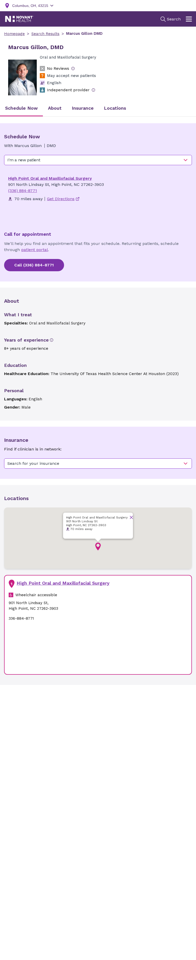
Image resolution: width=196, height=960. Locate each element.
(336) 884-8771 (22, 190)
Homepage (14, 33)
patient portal (34, 249)
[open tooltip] (73, 68)
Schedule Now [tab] (21, 108)
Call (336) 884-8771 (34, 265)
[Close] (131, 517)
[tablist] (98, 108)
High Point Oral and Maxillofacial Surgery (50, 178)
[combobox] (98, 160)
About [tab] (55, 108)
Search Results (45, 33)
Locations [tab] (115, 108)
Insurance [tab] (83, 108)
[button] (98, 546)
